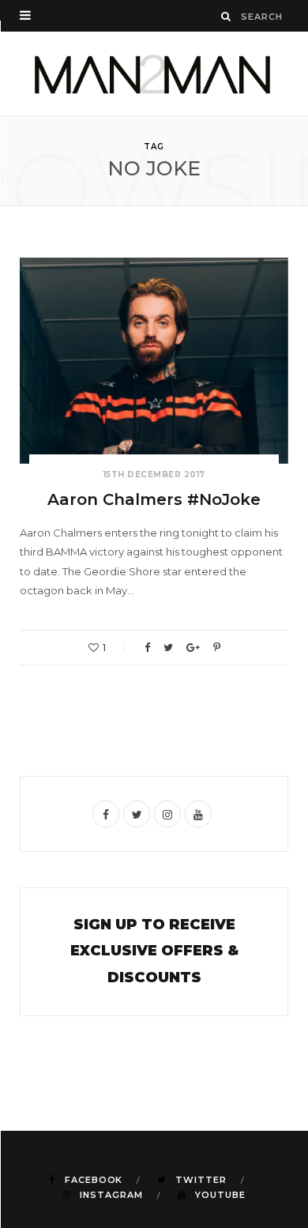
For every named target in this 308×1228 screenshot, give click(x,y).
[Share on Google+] (193, 647)
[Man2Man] (154, 73)
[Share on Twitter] (168, 647)
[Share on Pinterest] (216, 647)
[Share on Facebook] (147, 647)
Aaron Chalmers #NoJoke (154, 499)
